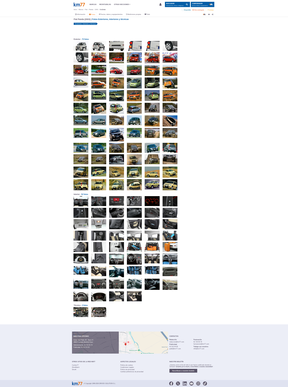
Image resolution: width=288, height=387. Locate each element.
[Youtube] (191, 383)
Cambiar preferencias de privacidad (131, 371)
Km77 (79, 4)
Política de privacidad (127, 369)
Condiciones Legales (127, 367)
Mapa (91, 342)
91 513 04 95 (85, 347)
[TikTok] (205, 383)
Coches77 (75, 365)
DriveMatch (75, 367)
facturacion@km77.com (201, 344)
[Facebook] (171, 383)
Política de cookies (126, 365)
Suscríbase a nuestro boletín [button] (183, 371)
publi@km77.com (175, 349)
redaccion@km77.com (176, 342)
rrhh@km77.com (199, 349)
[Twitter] (178, 383)
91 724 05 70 (88, 345)
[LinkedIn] (185, 383)
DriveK (74, 369)
